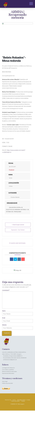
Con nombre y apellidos (8, 369)
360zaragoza (21, 404)
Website (4, 325)
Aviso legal (4, 381)
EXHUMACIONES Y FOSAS (23, 399)
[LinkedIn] (19, 259)
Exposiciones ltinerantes (8, 373)
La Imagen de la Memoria (8, 367)
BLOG (14, 399)
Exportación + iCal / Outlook (18, 230)
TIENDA (23, 401)
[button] (31, 3)
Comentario (6, 290)
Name (4, 311)
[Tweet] (15, 259)
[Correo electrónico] (23, 259)
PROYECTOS (8, 399)
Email (3, 318)
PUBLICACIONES (15, 401)
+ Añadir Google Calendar (18, 224)
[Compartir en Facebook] (11, 259)
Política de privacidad (7, 383)
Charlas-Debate (15, 197)
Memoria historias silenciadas (9, 371)
